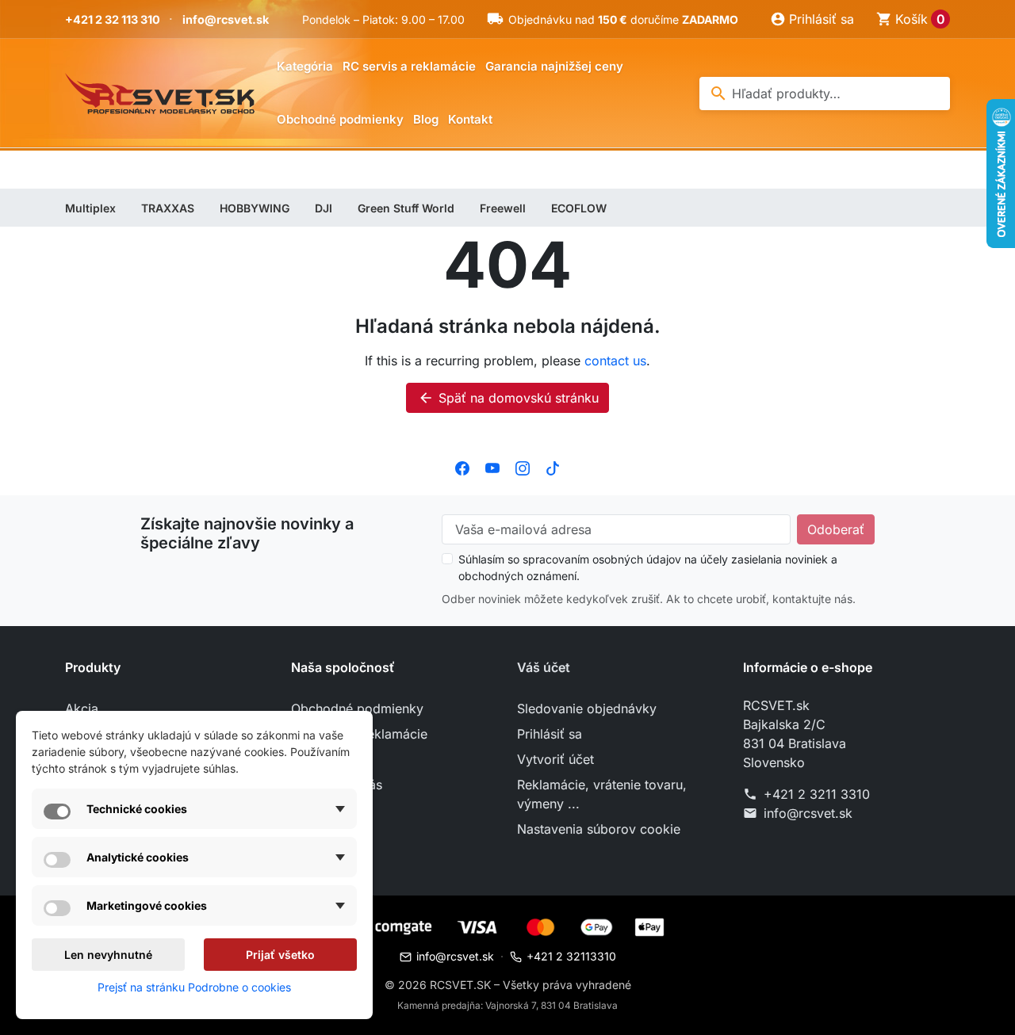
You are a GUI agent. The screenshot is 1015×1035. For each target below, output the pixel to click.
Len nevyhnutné (108, 954)
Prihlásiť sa (549, 734)
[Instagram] (522, 467)
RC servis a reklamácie (409, 66)
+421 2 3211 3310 (817, 794)
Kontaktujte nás (336, 784)
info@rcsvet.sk (225, 19)
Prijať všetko (280, 954)
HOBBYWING (254, 208)
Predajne (317, 835)
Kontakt (470, 119)
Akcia (81, 708)
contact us (615, 361)
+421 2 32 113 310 (112, 19)
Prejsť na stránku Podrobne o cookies (194, 987)
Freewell (503, 208)
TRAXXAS (167, 208)
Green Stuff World (406, 208)
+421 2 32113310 (571, 956)
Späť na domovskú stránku (508, 398)
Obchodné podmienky (340, 119)
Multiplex (90, 208)
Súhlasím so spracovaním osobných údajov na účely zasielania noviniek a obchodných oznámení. (647, 567)
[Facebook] (462, 467)
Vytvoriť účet (555, 759)
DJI (323, 208)
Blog (426, 119)
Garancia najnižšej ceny (554, 66)
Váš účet (543, 667)
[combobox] (824, 93)
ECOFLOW (579, 208)
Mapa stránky (331, 810)
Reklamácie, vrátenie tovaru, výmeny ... (602, 794)
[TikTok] (552, 467)
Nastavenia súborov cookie (598, 829)
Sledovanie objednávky (587, 708)
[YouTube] (492, 467)
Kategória (305, 66)
